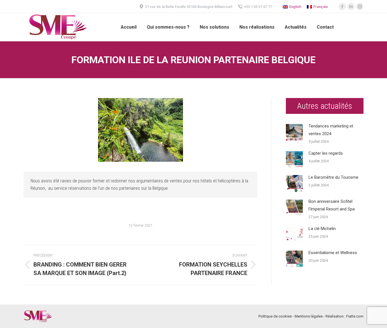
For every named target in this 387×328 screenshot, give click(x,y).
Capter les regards (326, 153)
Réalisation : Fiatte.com (344, 316)
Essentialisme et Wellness (333, 252)
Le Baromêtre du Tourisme (333, 177)
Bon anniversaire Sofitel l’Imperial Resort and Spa (332, 205)
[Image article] (294, 132)
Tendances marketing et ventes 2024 (331, 129)
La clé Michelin (322, 228)
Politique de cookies (275, 316)
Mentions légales (309, 316)
